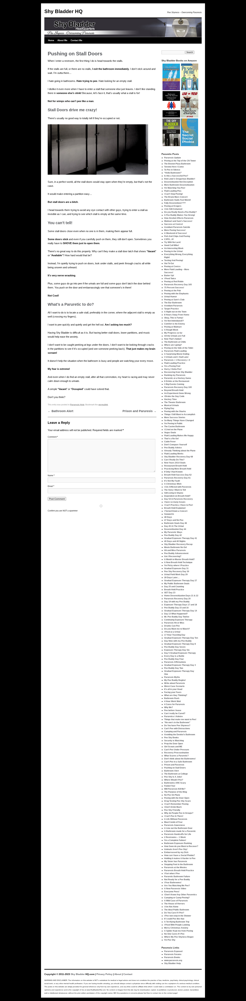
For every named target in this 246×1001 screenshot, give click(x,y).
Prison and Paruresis (139, 411)
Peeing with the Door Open (176, 798)
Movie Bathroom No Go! (175, 547)
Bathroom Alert (60, 411)
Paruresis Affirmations (175, 662)
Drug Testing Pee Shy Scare (177, 801)
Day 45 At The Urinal (174, 526)
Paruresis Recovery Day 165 (178, 284)
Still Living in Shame (173, 493)
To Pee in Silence (172, 170)
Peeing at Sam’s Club (174, 299)
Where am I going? (173, 345)
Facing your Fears (172, 692)
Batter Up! (169, 275)
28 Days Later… (172, 577)
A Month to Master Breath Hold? (179, 559)
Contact (127, 974)
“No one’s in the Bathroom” (177, 722)
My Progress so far (173, 333)
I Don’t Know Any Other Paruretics (180, 894)
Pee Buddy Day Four (174, 659)
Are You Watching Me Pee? (177, 885)
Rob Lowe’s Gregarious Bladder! (179, 179)
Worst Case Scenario (174, 686)
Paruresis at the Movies (175, 867)
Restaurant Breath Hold (175, 466)
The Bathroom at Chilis (175, 342)
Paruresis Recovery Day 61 (177, 478)
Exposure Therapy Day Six (177, 650)
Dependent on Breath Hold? (177, 496)
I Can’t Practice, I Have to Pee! (178, 505)
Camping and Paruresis (175, 731)
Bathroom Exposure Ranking (178, 843)
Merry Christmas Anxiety (176, 928)
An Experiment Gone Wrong (177, 393)
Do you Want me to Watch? (177, 629)
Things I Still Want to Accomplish (179, 414)
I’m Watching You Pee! (174, 188)
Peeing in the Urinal (173, 251)
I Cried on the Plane (173, 429)
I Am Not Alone (171, 907)
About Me (62, 40)
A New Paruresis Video (175, 888)
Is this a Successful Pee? (176, 176)
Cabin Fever (170, 441)
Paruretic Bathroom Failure (177, 876)
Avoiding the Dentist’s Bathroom (179, 734)
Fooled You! (169, 786)
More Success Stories (174, 417)
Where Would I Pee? (173, 780)
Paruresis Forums (172, 954)
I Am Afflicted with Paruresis (177, 487)
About (117, 974)
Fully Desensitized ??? (175, 203)
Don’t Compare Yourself (175, 444)
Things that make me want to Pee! (180, 719)
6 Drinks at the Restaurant (176, 381)
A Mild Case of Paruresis (176, 900)
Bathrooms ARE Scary (175, 783)
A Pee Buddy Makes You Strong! (179, 215)
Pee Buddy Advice (173, 447)
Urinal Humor (170, 296)
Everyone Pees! (171, 891)
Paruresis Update (172, 158)
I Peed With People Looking (177, 925)
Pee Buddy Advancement (176, 553)
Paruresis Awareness (174, 825)
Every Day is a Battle (174, 656)
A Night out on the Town (175, 312)
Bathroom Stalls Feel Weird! (177, 200)
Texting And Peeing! (173, 260)
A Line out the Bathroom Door (178, 828)
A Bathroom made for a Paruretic (180, 831)
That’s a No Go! (171, 438)
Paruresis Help (77, 405)
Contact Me (76, 40)
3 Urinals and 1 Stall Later (176, 357)
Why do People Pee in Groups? (178, 813)
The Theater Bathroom (175, 402)
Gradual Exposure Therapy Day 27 (180, 580)
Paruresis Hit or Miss (174, 623)
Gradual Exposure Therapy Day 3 (180, 665)
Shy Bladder (78, 974)
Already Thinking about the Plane (179, 450)
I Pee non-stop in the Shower (177, 916)
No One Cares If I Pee (174, 934)
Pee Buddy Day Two (173, 668)
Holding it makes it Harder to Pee (179, 858)
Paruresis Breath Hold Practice (179, 870)
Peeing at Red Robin (173, 281)
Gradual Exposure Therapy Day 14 (180, 611)
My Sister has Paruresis (175, 861)
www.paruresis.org (173, 960)
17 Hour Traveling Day (174, 635)
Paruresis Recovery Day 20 (177, 598)
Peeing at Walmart (173, 327)
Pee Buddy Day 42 (173, 535)
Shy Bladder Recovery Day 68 (178, 457)
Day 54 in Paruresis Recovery (178, 499)
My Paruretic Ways (173, 532)
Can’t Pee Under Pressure (176, 749)
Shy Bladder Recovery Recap (178, 544)
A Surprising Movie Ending (176, 354)
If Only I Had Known (173, 472)
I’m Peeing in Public (173, 423)
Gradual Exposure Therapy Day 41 (180, 538)
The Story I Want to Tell (175, 490)
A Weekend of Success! (175, 233)
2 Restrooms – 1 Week (175, 837)
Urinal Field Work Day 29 (176, 574)
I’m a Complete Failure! (175, 840)
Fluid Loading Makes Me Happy (179, 435)
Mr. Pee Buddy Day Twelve (176, 617)
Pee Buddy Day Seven (174, 647)
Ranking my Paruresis (174, 375)
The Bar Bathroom (173, 303)
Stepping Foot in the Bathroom (178, 864)
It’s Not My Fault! (172, 481)
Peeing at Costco (172, 266)
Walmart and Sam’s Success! (178, 221)
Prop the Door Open (173, 743)
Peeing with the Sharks (175, 411)
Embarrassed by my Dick (176, 852)
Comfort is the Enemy (174, 324)
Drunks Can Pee (172, 626)
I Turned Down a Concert (175, 511)
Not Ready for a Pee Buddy (177, 879)
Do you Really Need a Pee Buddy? (180, 212)
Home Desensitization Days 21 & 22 (181, 595)
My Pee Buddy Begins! (175, 680)
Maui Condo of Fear (173, 822)
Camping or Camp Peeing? (177, 897)
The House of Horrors (174, 904)
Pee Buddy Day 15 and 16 (176, 608)
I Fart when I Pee (172, 873)
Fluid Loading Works (173, 454)
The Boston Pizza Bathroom (177, 164)
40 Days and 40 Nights (175, 541)
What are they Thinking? (175, 695)
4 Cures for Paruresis (174, 704)
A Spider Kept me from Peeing (178, 931)
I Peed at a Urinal (172, 632)
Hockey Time (170, 399)
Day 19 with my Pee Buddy (177, 601)
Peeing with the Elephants (176, 293)
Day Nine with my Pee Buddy (178, 641)
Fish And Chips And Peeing (177, 236)
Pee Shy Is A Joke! (173, 777)
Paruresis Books (172, 957)
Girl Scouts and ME (173, 746)
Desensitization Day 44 (175, 529)
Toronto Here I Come (174, 167)
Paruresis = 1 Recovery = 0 (177, 360)
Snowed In (169, 514)
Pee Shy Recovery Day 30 (176, 571)
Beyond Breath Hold (173, 390)
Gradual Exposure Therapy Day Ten (181, 638)
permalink (103, 405)
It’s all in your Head (173, 689)
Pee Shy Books (171, 737)
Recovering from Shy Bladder (178, 372)
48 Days (168, 517)
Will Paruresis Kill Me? (174, 789)
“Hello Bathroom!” (173, 173)
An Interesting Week (173, 248)
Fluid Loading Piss (172, 191)
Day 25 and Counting (174, 586)
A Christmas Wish (172, 484)
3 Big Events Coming (174, 384)
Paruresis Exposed (173, 951)
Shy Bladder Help (172, 963)
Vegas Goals (170, 432)
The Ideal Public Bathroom (176, 910)
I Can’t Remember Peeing (176, 804)
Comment (53, 437)
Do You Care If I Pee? (174, 913)
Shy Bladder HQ (63, 11)
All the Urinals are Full (174, 336)
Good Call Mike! (171, 245)
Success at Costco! (173, 224)
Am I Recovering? (172, 556)
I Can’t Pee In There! (173, 816)
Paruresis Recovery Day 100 (178, 387)
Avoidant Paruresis (173, 306)
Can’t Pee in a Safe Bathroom (178, 762)
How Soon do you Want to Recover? (181, 846)
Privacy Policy (104, 974)
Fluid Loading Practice (174, 363)
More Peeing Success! (175, 230)
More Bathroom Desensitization (179, 185)
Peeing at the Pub (172, 290)
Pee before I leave (172, 710)
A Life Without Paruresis (175, 819)
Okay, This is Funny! (173, 318)
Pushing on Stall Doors (175, 768)
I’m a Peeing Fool (172, 366)
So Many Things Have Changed (179, 420)
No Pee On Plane (172, 795)
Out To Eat (169, 263)
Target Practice (171, 309)
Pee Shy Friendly (172, 810)
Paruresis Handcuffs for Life (177, 834)
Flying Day (169, 408)
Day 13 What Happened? (176, 614)
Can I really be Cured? (174, 713)
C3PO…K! (169, 239)
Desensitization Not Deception (178, 182)
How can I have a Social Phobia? (179, 855)
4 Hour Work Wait (172, 701)
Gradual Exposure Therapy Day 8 (180, 644)
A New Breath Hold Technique (178, 562)
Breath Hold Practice (174, 589)
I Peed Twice (170, 278)
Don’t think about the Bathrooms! (180, 759)
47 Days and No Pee (173, 520)
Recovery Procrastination (176, 753)
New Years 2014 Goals (175, 463)
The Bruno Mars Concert (176, 197)
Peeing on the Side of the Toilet (178, 348)
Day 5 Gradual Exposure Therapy (180, 653)
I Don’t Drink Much (173, 807)
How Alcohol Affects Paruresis (178, 218)
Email (51, 486)
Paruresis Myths (172, 677)
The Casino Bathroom (174, 426)
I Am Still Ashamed (173, 209)
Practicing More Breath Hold (177, 469)
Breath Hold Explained (174, 508)
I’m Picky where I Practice (176, 565)
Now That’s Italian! (173, 339)
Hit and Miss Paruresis (175, 550)
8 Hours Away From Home (176, 315)
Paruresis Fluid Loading (175, 351)
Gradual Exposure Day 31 (176, 568)
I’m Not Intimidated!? (174, 321)
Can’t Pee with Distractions (177, 728)
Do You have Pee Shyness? (177, 725)
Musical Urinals (171, 405)
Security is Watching (174, 740)
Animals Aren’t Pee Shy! (175, 849)
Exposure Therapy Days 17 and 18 (180, 605)
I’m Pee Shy (169, 940)
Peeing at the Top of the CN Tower (180, 161)
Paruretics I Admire (173, 716)
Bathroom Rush (171, 698)
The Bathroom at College (176, 774)
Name (51, 475)
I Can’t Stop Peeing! (173, 194)
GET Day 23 (169, 592)
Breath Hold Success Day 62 (178, 475)
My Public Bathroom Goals (176, 583)
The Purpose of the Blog (175, 792)
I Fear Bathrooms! (172, 882)
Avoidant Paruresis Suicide (177, 227)
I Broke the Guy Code (174, 396)
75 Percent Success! (174, 287)
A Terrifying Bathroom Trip (176, 922)
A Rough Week (171, 330)
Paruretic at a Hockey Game (177, 378)
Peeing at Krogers (172, 206)
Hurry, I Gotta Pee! (173, 369)
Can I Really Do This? (174, 460)
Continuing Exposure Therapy (178, 620)
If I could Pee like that (174, 919)
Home (51, 40)
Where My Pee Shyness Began (178, 937)
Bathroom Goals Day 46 (175, 523)
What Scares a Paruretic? (176, 756)
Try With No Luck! (172, 242)
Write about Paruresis (174, 683)
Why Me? (168, 707)
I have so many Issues (174, 502)
